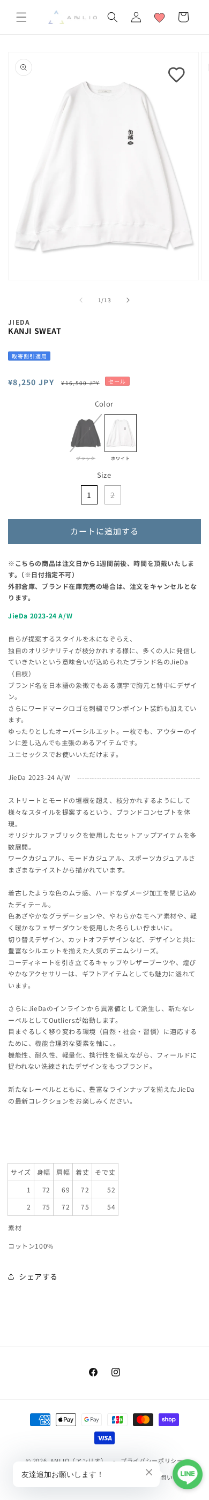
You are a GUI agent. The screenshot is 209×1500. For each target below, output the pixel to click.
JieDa (19, 321)
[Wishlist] (159, 17)
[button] (21, 17)
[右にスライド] (128, 300)
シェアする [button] (38, 1276)
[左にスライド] (81, 300)
